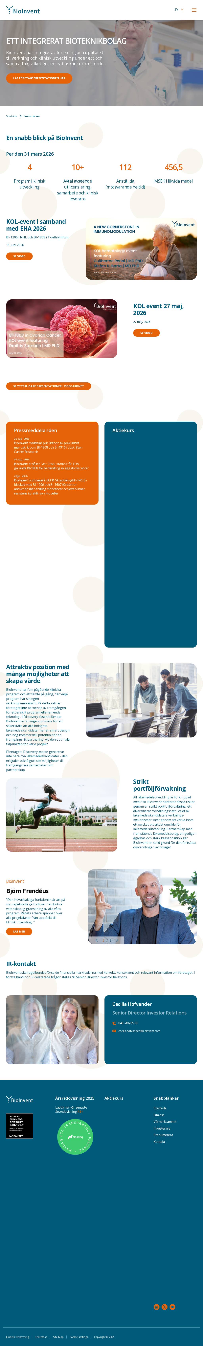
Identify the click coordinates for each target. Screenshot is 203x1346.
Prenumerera (163, 1135)
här (80, 1111)
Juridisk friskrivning (17, 1337)
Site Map (58, 1337)
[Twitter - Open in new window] (165, 1307)
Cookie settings (79, 1337)
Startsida (11, 116)
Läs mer (19, 931)
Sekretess (41, 1337)
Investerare (162, 1128)
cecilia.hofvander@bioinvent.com (139, 1031)
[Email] (172, 1307)
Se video (19, 256)
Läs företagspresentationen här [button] (39, 78)
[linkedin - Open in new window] (157, 1307)
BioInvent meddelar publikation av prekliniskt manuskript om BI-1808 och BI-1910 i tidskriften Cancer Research (48, 447)
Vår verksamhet (165, 1121)
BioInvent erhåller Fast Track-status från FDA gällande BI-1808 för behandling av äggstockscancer (51, 466)
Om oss (159, 1115)
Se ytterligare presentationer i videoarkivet (48, 386)
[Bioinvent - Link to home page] (23, 10)
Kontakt (159, 1141)
